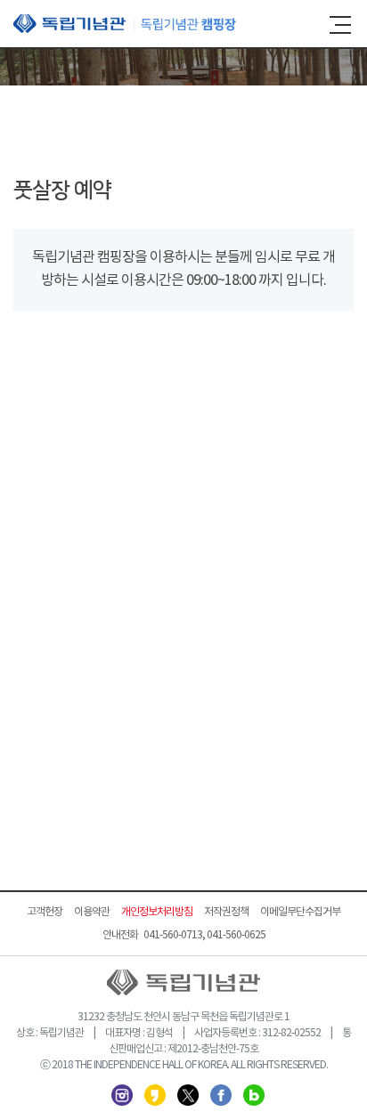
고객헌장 (44, 912)
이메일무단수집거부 (300, 912)
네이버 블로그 (254, 1095)
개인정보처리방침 (156, 912)
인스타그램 (122, 1095)
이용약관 (92, 912)
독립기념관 (124, 23)
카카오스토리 (155, 1095)
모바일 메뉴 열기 (340, 25)
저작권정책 (226, 912)
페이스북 (221, 1095)
